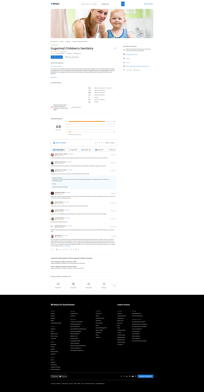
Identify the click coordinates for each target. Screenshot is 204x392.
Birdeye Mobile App (55, 369)
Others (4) (112, 150)
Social (52, 331)
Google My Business (75, 341)
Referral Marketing (74, 333)
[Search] (123, 4)
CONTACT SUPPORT (145, 376)
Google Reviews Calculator (138, 321)
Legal (97, 325)
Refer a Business (136, 338)
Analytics (53, 362)
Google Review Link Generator (139, 326)
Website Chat (73, 336)
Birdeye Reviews (121, 337)
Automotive (99, 313)
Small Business (74, 313)
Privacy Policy (65, 383)
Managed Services (136, 313)
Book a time (120, 320)
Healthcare (98, 320)
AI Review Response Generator (139, 324)
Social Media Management (76, 350)
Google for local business (76, 321)
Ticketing (53, 354)
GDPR (75, 383)
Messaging (53, 344)
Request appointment (73, 57)
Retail (97, 335)
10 (76, 249)
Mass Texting (54, 336)
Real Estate (98, 332)
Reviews (53, 316)
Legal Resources (121, 342)
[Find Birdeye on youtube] (132, 376)
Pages (52, 320)
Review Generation (75, 326)
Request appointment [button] (131, 54)
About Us (119, 313)
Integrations (54, 364)
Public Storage (99, 330)
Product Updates (121, 330)
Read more (53, 77)
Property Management (101, 327)
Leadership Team (121, 316)
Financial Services (100, 318)
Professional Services (137, 316)
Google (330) (73, 150)
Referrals (53, 318)
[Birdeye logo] (55, 4)
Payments (53, 338)
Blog (118, 325)
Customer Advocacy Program (139, 341)
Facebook (138, 70)
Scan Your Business (137, 329)
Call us (127, 62)
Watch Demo (120, 318)
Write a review (148, 4)
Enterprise (72, 316)
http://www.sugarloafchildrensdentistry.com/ (137, 66)
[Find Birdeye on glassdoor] (135, 376)
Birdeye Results (121, 339)
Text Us (128, 58)
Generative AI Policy (90, 383)
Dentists (68, 41)
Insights (53, 349)
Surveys (53, 346)
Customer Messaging (75, 331)
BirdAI (52, 360)
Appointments (54, 333)
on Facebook (70, 154)
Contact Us (120, 344)
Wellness (98, 337)
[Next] (114, 285)
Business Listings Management (78, 345)
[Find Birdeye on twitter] (124, 376)
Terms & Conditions (56, 383)
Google (130, 70)
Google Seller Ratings (56, 323)
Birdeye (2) (100, 150)
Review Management (75, 324)
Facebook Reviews (74, 343)
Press (118, 327)
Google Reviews (74, 338)
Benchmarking (54, 351)
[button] (52, 249)
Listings (53, 313)
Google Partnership (55, 367)
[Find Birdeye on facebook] (121, 376)
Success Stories (121, 335)
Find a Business (136, 331)
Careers (119, 332)
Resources (119, 323)
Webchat (53, 329)
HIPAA (79, 383)
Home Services (99, 323)
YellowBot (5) (87, 150)
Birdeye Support (136, 336)
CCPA (82, 383)
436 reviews (63, 51)
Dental (62, 41)
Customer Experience (75, 348)
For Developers (135, 333)
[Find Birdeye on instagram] (129, 376)
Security (71, 383)
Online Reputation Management (78, 329)
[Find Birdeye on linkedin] (126, 376)
